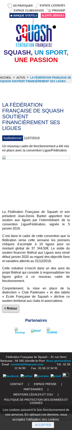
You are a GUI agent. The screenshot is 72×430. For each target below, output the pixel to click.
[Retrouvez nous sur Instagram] (66, 376)
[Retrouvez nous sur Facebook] (11, 376)
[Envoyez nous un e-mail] (56, 376)
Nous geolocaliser (58, 360)
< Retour (10, 308)
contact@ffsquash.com (27, 364)
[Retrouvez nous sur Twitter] (26, 376)
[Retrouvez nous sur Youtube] (41, 376)
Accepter (43, 425)
